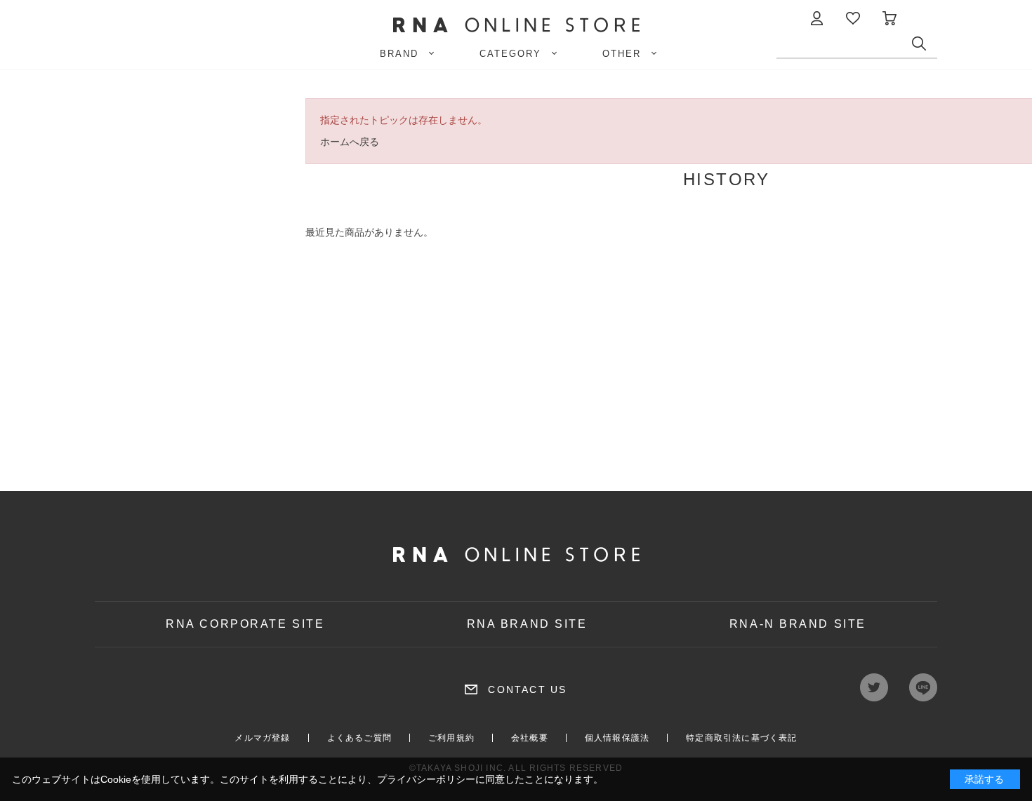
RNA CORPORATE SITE (245, 624)
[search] (924, 47)
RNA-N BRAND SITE (797, 624)
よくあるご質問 (359, 738)
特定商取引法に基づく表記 (741, 738)
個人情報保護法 (617, 738)
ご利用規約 (451, 738)
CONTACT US (527, 689)
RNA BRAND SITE (527, 624)
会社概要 (529, 738)
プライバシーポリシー (426, 779)
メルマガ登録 (262, 738)
